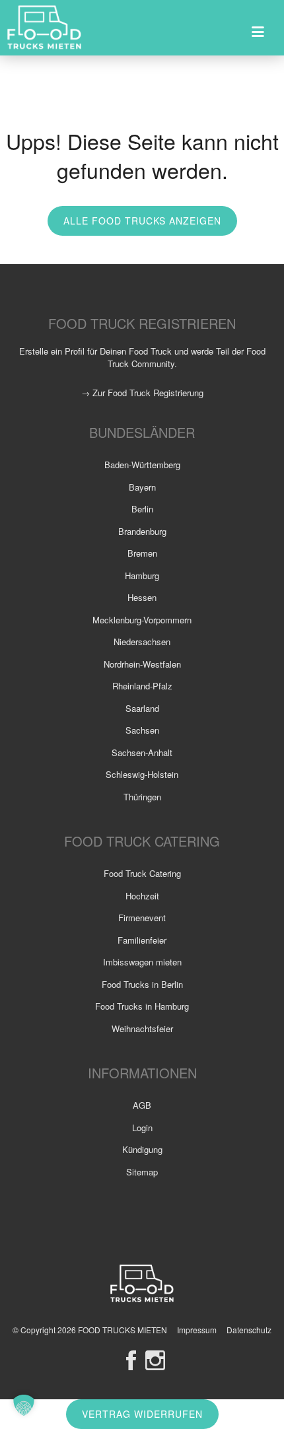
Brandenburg (142, 531)
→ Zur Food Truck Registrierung (142, 392)
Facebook (131, 1360)
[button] (24, 1405)
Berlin (142, 509)
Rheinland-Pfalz (142, 686)
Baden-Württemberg (142, 464)
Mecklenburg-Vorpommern (142, 619)
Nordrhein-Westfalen (142, 664)
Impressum (197, 1329)
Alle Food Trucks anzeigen (142, 220)
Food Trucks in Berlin (142, 984)
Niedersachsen (142, 641)
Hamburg (142, 575)
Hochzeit (142, 895)
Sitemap (142, 1172)
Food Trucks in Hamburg (142, 1006)
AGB (142, 1105)
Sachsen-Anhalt (142, 752)
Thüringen (142, 796)
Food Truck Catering (142, 873)
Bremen (142, 553)
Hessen (142, 597)
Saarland (142, 708)
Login (142, 1127)
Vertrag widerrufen (142, 1413)
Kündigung (142, 1149)
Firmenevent (142, 917)
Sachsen (142, 730)
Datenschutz (249, 1329)
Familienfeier (142, 940)
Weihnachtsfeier (142, 1028)
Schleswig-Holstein (142, 774)
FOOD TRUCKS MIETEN (123, 1329)
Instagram (155, 1360)
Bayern (142, 487)
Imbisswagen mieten (142, 962)
